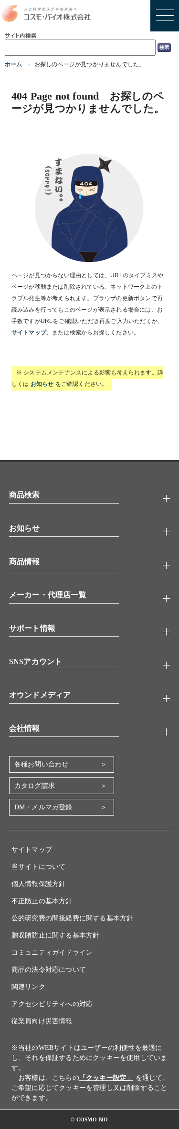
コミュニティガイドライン (52, 952)
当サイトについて (38, 866)
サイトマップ (28, 332)
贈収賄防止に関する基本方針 (55, 935)
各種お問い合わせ (41, 764)
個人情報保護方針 (38, 883)
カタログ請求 (34, 785)
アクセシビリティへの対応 (52, 1004)
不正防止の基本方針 (42, 901)
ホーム (13, 64)
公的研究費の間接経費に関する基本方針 (72, 918)
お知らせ (42, 384)
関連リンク (28, 986)
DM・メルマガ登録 (43, 807)
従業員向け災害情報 (42, 1021)
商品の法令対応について (48, 969)
